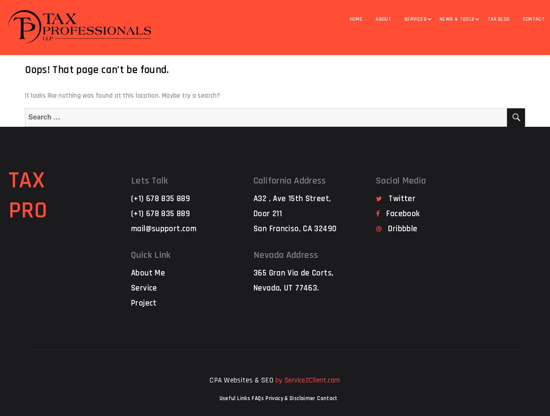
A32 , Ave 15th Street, (292, 198)
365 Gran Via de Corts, (293, 273)
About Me (148, 273)
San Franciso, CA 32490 (295, 228)
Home (356, 19)
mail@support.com (163, 228)
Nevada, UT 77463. (286, 288)
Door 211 (268, 213)
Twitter (402, 198)
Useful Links (235, 398)
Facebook (402, 213)
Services (415, 19)
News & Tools (457, 19)
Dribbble (402, 228)
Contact (327, 398)
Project (144, 303)
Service (144, 288)
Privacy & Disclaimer (290, 398)
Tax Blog (499, 19)
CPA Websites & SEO (241, 380)
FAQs (258, 398)
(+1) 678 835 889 (160, 198)
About (383, 19)
